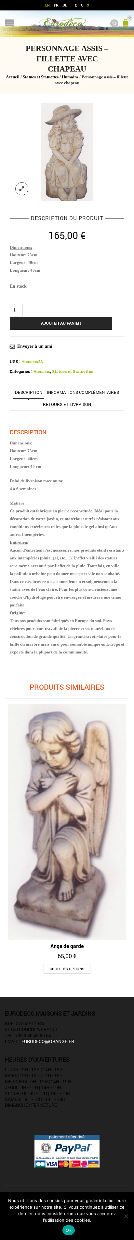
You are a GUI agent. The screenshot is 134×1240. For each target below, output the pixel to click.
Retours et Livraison (67, 404)
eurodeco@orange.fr (47, 1041)
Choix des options (67, 968)
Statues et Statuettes (41, 77)
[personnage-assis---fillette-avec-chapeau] (67, 151)
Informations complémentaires (83, 392)
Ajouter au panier (61, 323)
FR (56, 5)
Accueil (13, 77)
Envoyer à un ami (34, 346)
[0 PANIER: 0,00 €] (127, 26)
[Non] (126, 1216)
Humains (70, 77)
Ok (69, 1230)
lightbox (21, 188)
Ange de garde (67, 945)
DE (64, 5)
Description (28, 392)
